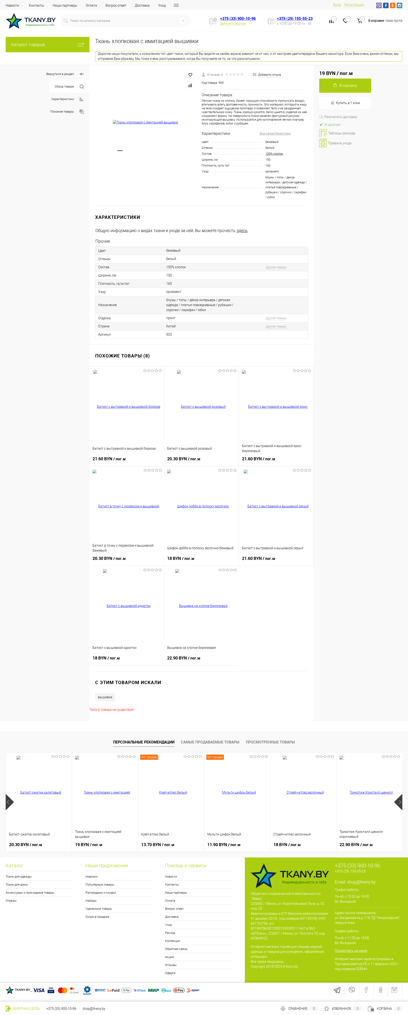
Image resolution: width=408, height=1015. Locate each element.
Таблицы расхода (341, 133)
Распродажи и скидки (100, 892)
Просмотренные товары (270, 742)
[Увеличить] (145, 122)
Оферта (170, 973)
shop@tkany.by (361, 881)
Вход (337, 5)
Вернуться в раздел (60, 74)
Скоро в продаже (97, 916)
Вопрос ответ (116, 5)
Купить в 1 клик (348, 103)
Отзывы (171, 965)
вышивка (105, 697)
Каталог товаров (28, 44)
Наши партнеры (65, 5)
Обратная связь (176, 949)
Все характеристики (275, 133)
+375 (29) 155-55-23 (295, 18)
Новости (12, 5)
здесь (242, 230)
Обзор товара (64, 86)
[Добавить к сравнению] (190, 85)
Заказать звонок (233, 23)
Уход (162, 5)
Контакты (36, 5)
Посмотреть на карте (351, 951)
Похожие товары (62, 111)
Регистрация (354, 5)
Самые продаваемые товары (210, 742)
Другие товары (276, 267)
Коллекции (172, 941)
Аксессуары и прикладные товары (30, 892)
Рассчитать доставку (340, 117)
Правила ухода (340, 143)
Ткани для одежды (19, 876)
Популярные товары (99, 884)
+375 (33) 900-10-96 (238, 18)
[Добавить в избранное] (190, 75)
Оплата (91, 5)
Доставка (142, 5)
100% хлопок (274, 153)
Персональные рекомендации (143, 742)
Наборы (91, 900)
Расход (170, 933)
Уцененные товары (98, 908)
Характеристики (62, 99)
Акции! (169, 957)
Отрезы (11, 900)
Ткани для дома (17, 884)
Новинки (91, 876)
